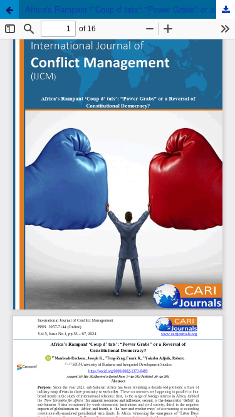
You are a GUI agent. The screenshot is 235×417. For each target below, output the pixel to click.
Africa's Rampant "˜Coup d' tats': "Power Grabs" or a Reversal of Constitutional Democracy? (130, 9)
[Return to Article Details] (9, 9)
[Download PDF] (225, 9)
